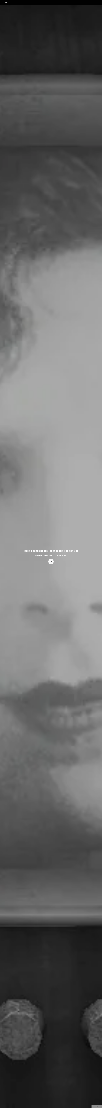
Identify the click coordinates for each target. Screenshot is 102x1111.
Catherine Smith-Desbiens (44, 555)
